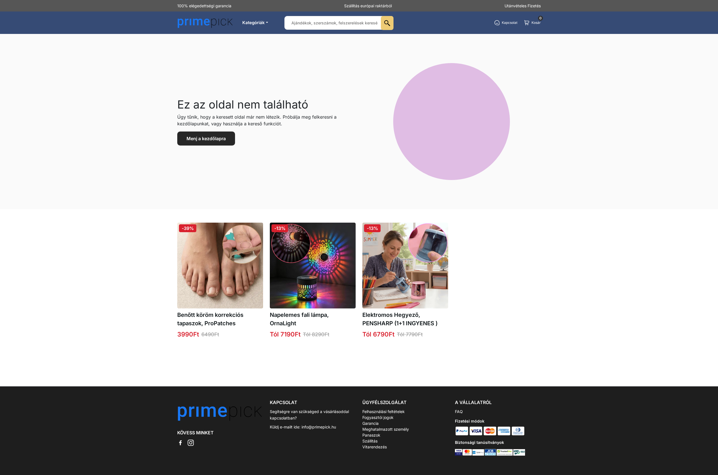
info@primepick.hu (319, 427)
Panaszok (371, 435)
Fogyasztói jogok (377, 417)
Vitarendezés (374, 446)
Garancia (370, 423)
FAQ (459, 411)
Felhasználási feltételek (383, 411)
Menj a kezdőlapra (206, 138)
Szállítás (370, 441)
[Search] (387, 23)
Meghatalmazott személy (385, 429)
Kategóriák (253, 22)
